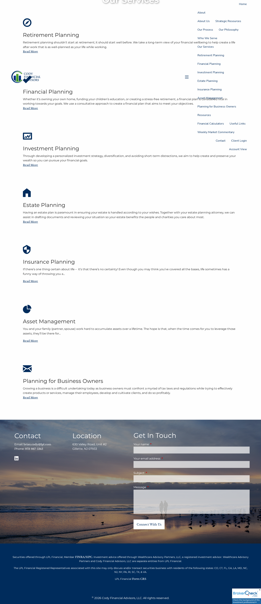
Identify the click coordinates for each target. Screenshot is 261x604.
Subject (154, 473)
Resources (204, 115)
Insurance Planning (209, 89)
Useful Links (238, 124)
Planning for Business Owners (216, 107)
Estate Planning (207, 81)
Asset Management (210, 98)
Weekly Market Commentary (215, 132)
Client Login (239, 141)
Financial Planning (209, 64)
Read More (30, 165)
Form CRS (139, 579)
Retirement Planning (210, 55)
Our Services (205, 47)
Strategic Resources (228, 21)
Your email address (162, 458)
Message (155, 487)
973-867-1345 (34, 448)
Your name (156, 444)
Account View (238, 149)
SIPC (89, 557)
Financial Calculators (210, 124)
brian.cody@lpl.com (37, 444)
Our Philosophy (228, 30)
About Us (203, 21)
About (201, 13)
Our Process (205, 30)
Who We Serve (207, 38)
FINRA (80, 557)
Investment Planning (210, 72)
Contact (220, 141)
